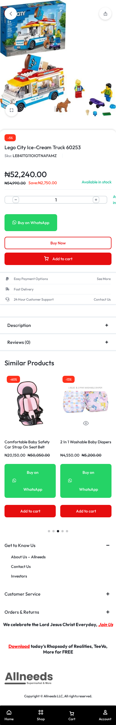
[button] (49, 531)
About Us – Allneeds (28, 557)
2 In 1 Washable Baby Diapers (85, 441)
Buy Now (58, 243)
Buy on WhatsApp (33, 222)
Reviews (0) (18, 342)
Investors (19, 576)
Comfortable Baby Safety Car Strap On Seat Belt (27, 444)
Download (19, 646)
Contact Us (21, 566)
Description (19, 325)
